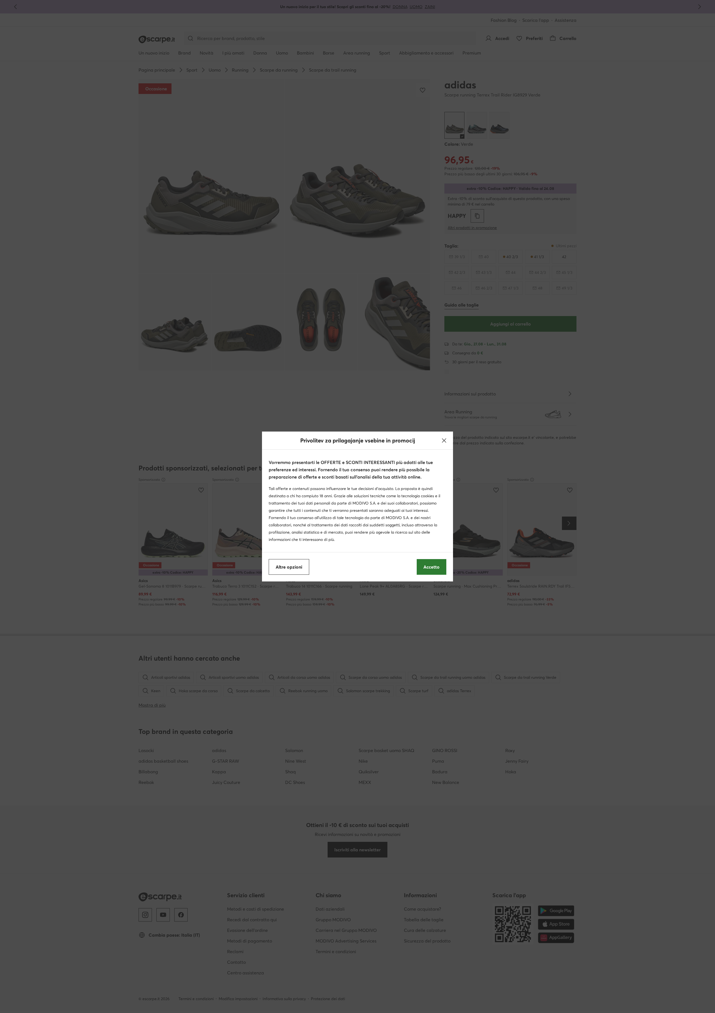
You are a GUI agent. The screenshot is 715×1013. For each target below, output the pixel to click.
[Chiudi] (444, 440)
